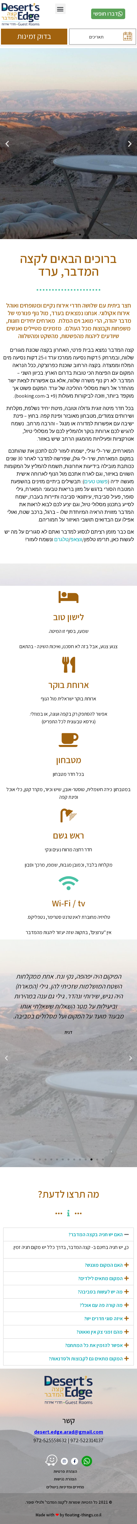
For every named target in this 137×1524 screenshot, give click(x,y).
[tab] (68, 1234)
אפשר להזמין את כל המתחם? (94, 1345)
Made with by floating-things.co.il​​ (68, 1515)
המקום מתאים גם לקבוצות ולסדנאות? (86, 1358)
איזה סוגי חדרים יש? (103, 1318)
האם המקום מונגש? (104, 1265)
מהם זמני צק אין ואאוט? (99, 1332)
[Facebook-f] (74, 1461)
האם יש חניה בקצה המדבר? (95, 1234)
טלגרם (61, 539)
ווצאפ (76, 539)
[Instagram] (64, 1461)
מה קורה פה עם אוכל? (101, 1305)
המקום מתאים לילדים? (100, 1278)
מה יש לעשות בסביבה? (100, 1291)
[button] (60, 9)
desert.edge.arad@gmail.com (68, 1431)
